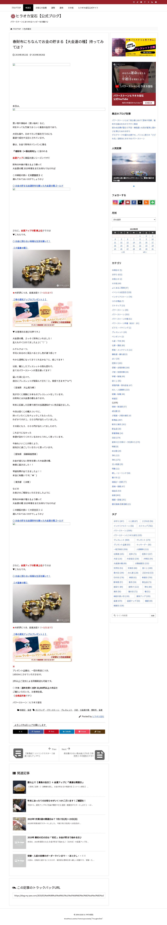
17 (153, 242)
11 (115, 242)
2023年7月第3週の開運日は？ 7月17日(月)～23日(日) (52, 819)
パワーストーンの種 (122, 318)
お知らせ (117, 279)
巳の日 (119, 577)
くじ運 (133, 521)
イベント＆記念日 (121, 292)
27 (128, 249)
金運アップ (133, 601)
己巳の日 (147, 572)
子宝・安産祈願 (120, 372)
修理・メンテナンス (122, 350)
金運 (29, 710)
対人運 (133, 572)
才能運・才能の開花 (121, 415)
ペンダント (118, 336)
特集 (115, 468)
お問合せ (117, 270)
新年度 (118, 582)
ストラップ (39, 710)
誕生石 (116, 490)
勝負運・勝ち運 (119, 354)
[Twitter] (148, 2)
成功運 (116, 411)
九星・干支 (118, 341)
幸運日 (28, 29)
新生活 (116, 428)
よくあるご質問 (120, 287)
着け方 (116, 477)
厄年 (133, 554)
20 (128, 245)
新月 (132, 582)
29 (140, 249)
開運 (149, 601)
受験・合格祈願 (121, 367)
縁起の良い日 (121, 596)
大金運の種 (84, 710)
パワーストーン (53, 710)
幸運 (133, 577)
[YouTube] (141, 2)
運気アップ (143, 596)
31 (153, 249)
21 (134, 245)
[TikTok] (137, 2)
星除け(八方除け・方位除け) (126, 442)
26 (121, 249)
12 (121, 242)
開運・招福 (119, 499)
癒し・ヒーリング (121, 473)
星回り (118, 586)
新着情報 (117, 433)
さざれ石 (147, 521)
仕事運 (119, 554)
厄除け (117, 363)
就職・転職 (118, 394)
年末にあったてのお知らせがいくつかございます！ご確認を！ (57, 800)
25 (115, 249)
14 (134, 242)
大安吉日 (133, 558)
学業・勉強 (118, 376)
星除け (134, 586)
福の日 (133, 591)
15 (140, 242)
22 (140, 245)
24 (153, 245)
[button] (116, 167)
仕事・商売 (118, 345)
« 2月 (123, 252)
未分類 (116, 451)
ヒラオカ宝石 (98, 716)
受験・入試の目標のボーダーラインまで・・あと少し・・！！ (57, 855)
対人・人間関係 (121, 389)
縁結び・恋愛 (119, 482)
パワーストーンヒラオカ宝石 (128, 535)
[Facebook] (145, 2)
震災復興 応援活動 (121, 504)
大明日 (148, 558)
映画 (115, 446)
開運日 (119, 605)
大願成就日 (142, 563)
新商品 (117, 420)
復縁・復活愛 (119, 406)
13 (128, 242)
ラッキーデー (143, 544)
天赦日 (132, 568)
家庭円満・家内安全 (122, 385)
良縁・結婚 (118, 486)
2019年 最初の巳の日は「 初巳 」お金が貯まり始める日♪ (55, 837)
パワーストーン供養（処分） (125, 323)
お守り (117, 274)
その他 (116, 283)
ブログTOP (17, 29)
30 (146, 249)
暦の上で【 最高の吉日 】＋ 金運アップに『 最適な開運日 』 (56, 782)
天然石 (118, 568)
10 (153, 239)
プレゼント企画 (122, 544)
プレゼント (143, 540)
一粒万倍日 (121, 549)
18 (115, 245)
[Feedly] (156, 2)
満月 (117, 591)
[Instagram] (134, 2)
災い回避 (117, 464)
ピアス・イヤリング (121, 327)
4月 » (145, 252)
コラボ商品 (118, 301)
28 (134, 249)
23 (146, 245)
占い (115, 358)
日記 (116, 437)
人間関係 (142, 549)
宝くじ (116, 381)
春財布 (94, 710)
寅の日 (119, 572)
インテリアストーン (122, 296)
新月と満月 (119, 424)
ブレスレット (66, 710)
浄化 (115, 455)
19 (121, 245)
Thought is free (97, 919)
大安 (76, 710)
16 (146, 242)
